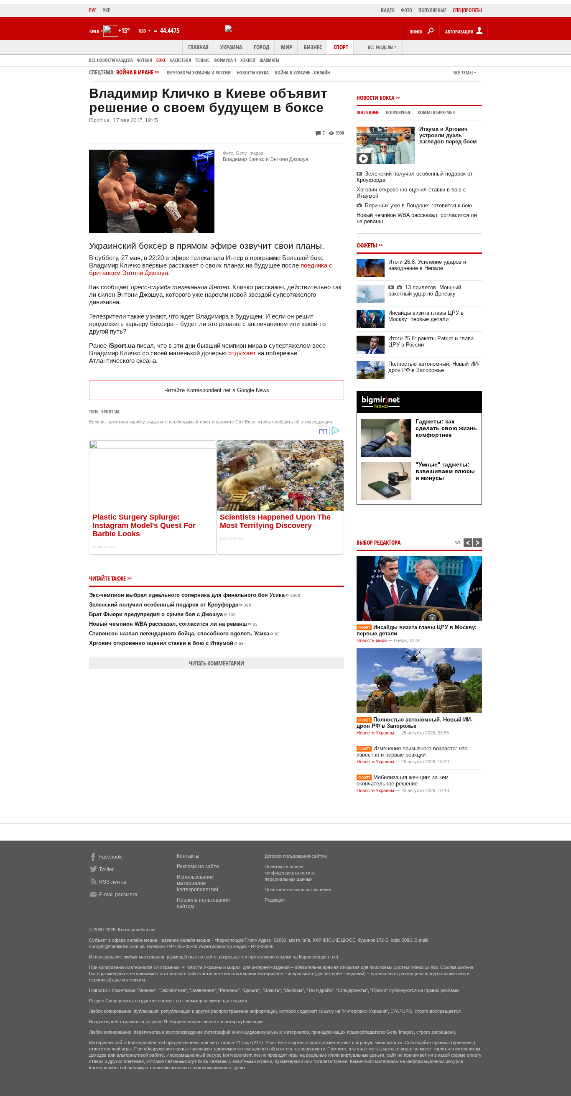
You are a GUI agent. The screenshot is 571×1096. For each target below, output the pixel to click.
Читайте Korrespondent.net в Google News (216, 390)
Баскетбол (180, 60)
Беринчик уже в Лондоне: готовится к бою (418, 205)
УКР (106, 10)
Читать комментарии (216, 663)
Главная (198, 47)
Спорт (341, 47)
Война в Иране (223, 72)
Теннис (202, 60)
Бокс (161, 60)
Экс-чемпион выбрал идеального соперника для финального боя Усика (194, 595)
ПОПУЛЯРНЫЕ (432, 10)
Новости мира (372, 640)
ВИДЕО (388, 10)
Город (261, 47)
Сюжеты (367, 245)
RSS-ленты (112, 882)
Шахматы (269, 60)
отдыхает (242, 353)
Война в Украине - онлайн (302, 72)
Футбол (144, 60)
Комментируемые (437, 112)
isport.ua (110, 411)
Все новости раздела (111, 60)
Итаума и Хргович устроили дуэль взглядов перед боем (448, 135)
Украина (231, 47)
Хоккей (247, 60)
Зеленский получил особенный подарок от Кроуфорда (170, 605)
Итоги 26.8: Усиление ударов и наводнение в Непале (427, 265)
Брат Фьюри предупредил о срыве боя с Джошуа (162, 614)
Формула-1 (225, 60)
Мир (286, 47)
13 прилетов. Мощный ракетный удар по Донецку (424, 290)
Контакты (188, 856)
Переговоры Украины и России (199, 72)
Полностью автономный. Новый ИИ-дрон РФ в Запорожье (433, 367)
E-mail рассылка (118, 894)
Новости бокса (375, 98)
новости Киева (253, 72)
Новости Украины (375, 732)
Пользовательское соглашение (298, 889)
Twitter (106, 869)
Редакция (275, 899)
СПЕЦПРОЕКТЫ (467, 10)
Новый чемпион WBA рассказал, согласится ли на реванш (173, 624)
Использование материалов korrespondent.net (197, 883)
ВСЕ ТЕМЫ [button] (463, 72)
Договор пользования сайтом (296, 856)
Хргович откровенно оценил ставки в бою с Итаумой (166, 643)
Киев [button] (94, 31)
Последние (368, 112)
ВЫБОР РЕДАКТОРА (378, 542)
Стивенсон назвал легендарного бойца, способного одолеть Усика (184, 633)
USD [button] (143, 31)
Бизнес (313, 47)
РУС (93, 10)
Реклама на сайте (198, 866)
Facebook (110, 857)
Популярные (398, 112)
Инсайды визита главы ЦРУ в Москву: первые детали (426, 316)
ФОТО (406, 10)
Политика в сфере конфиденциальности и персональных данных (289, 873)
